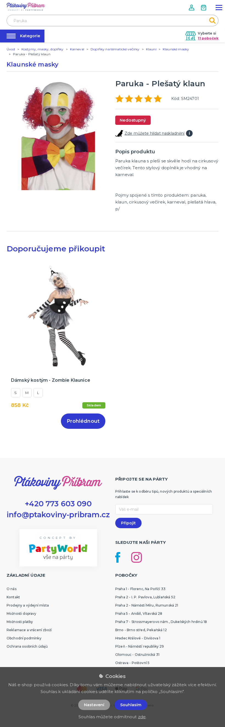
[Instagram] (136, 557)
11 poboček (208, 38)
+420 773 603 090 (58, 503)
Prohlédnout (83, 421)
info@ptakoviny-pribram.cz (58, 514)
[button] (192, 7)
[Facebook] (117, 557)
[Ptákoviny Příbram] (26, 7)
